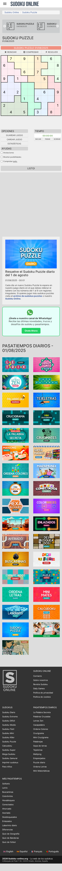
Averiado (6, 813)
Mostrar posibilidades (12, 157)
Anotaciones (8, 153)
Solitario (6, 783)
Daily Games (39, 688)
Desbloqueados (9, 817)
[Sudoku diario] (46, 629)
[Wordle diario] (15, 435)
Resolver (52, 52)
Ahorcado (6, 808)
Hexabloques (8, 800)
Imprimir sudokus (10, 762)
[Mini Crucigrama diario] (46, 417)
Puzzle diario (39, 762)
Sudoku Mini (8, 733)
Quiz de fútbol (9, 842)
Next (57, 26)
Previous (4, 26)
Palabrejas (38, 741)
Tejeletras (37, 750)
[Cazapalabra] (46, 382)
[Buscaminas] (15, 559)
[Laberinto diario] (15, 612)
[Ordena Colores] (15, 470)
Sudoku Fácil (8, 729)
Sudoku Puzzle (29, 12)
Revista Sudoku (40, 684)
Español (23, 851)
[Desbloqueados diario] (46, 541)
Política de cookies (42, 697)
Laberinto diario (9, 825)
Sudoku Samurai (9, 758)
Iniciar (38, 139)
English (10, 851)
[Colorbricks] (46, 505)
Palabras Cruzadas (41, 716)
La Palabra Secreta (42, 712)
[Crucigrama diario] (15, 417)
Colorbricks (7, 796)
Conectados (8, 804)
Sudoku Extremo (10, 716)
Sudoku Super (8, 750)
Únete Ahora (31, 330)
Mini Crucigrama (40, 737)
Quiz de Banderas (10, 838)
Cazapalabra (39, 725)
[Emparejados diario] (15, 576)
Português (53, 851)
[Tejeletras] (46, 399)
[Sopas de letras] (46, 559)
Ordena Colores (40, 729)
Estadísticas (14, 143)
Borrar (57, 139)
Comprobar (31, 52)
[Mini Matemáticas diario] (46, 594)
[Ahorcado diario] (15, 523)
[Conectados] (46, 488)
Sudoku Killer (8, 737)
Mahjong (37, 754)
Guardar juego (14, 135)
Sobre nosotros (40, 680)
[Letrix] (15, 364)
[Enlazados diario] (46, 523)
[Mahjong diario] (15, 453)
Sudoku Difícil (8, 720)
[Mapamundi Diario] (46, 470)
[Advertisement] (31, 203)
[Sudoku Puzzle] (15, 629)
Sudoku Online (24, 3)
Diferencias (7, 829)
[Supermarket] (46, 453)
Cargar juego (14, 139)
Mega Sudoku (8, 754)
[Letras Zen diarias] (15, 382)
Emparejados (39, 758)
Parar (47, 139)
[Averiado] (15, 541)
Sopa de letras (40, 746)
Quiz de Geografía (10, 834)
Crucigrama (38, 733)
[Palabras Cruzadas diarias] (46, 364)
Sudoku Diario (8, 712)
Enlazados (7, 821)
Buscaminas (7, 792)
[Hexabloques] (15, 505)
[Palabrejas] (15, 399)
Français (38, 851)
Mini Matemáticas (41, 771)
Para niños (7, 766)
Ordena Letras (40, 766)
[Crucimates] (46, 435)
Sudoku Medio (9, 725)
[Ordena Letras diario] (15, 594)
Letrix (5, 788)
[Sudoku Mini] (15, 488)
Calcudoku (7, 746)
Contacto (37, 676)
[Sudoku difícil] (15, 647)
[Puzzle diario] (46, 576)
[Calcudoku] (46, 612)
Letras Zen (38, 720)
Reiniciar (11, 52)
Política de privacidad (43, 692)
